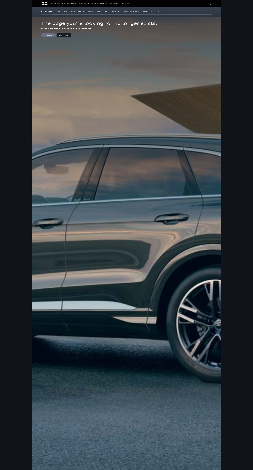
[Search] (209, 3)
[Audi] (44, 3)
